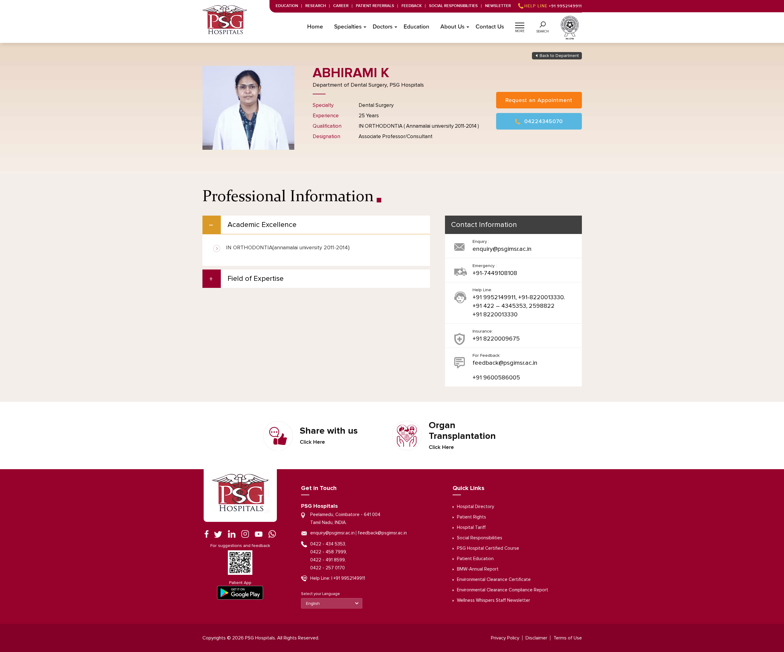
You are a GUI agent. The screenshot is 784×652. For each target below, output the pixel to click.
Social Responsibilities (453, 6)
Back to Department (559, 56)
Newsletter (498, 6)
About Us (452, 27)
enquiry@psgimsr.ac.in (502, 249)
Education (287, 6)
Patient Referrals (375, 6)
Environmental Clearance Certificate (494, 579)
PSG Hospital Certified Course (488, 548)
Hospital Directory (475, 506)
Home (315, 27)
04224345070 (543, 121)
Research (315, 6)
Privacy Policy (505, 637)
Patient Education (475, 558)
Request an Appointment (538, 100)
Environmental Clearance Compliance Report (502, 590)
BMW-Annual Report (478, 569)
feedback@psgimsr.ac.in (505, 363)
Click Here (312, 442)
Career (341, 6)
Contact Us (490, 27)
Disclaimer (536, 637)
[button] (519, 24)
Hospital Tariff (471, 527)
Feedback (411, 6)
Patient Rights (471, 517)
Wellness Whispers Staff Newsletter (493, 600)
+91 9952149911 (553, 6)
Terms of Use (567, 637)
